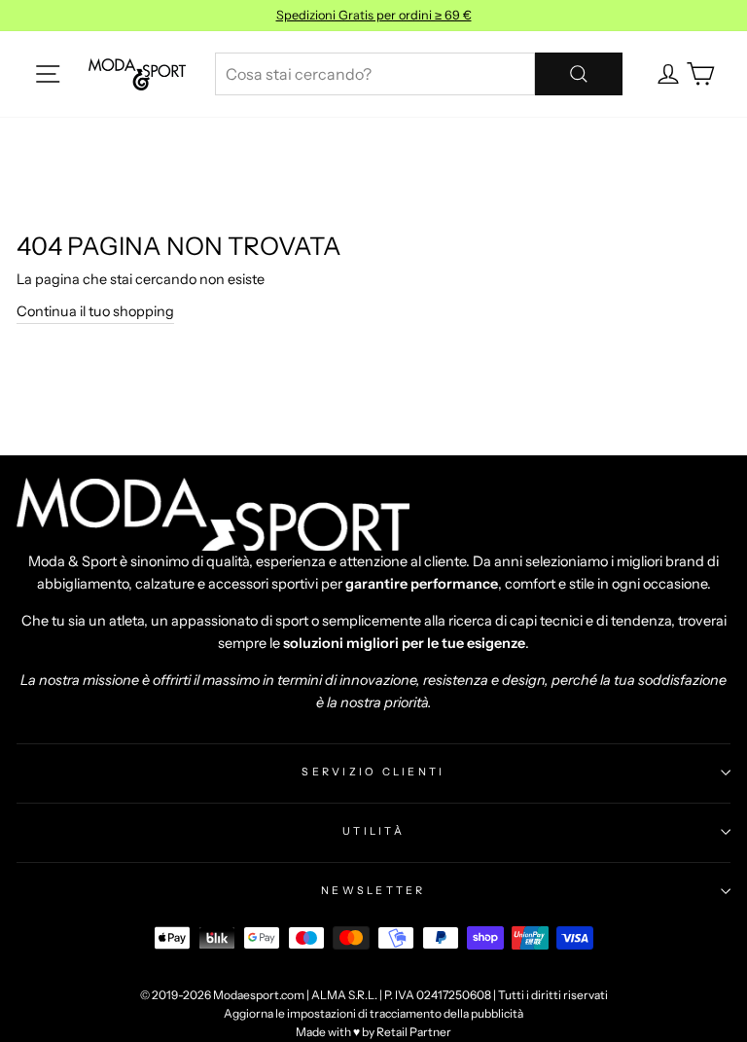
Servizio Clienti (373, 771)
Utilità (373, 831)
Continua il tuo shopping (95, 311)
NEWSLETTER (373, 890)
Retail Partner (413, 1031)
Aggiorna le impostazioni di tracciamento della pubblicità (373, 1013)
